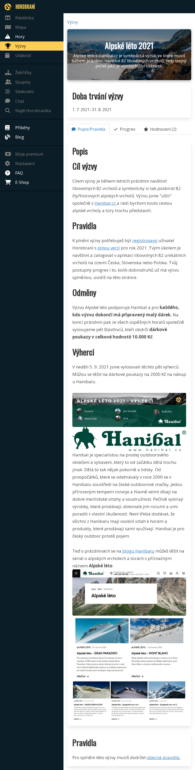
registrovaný (144, 240)
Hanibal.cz (105, 203)
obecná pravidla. (164, 757)
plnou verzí (109, 248)
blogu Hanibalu (137, 551)
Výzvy (72, 22)
